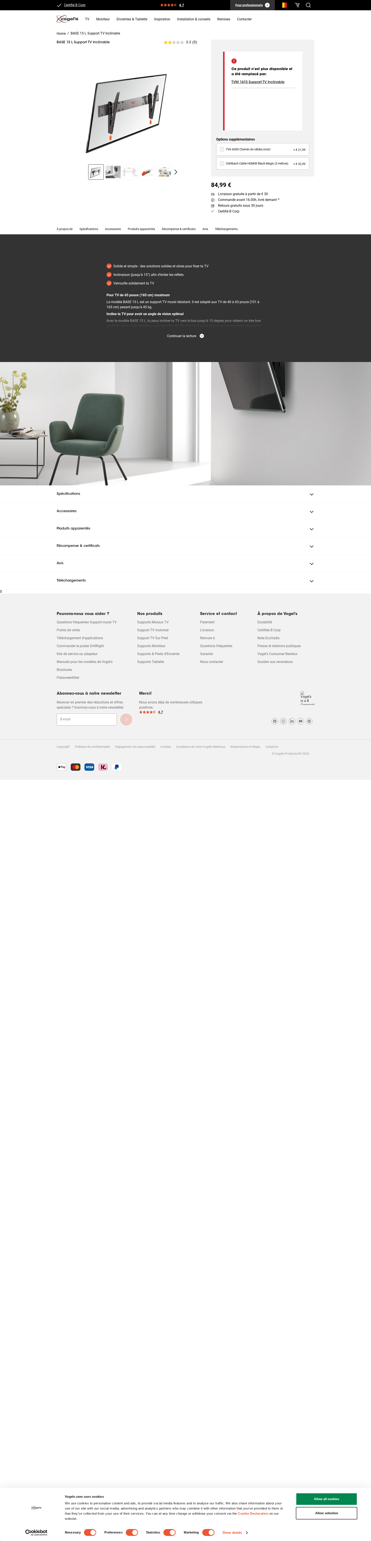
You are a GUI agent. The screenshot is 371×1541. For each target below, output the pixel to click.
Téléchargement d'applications (80, 638)
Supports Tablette (150, 662)
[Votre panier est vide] (297, 5)
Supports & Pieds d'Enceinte (158, 654)
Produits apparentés (141, 229)
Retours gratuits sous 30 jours (240, 205)
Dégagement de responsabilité (135, 746)
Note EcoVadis (268, 638)
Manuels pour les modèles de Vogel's (85, 662)
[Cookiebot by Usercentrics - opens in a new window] (36, 1532)
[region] (130, 108)
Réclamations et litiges (245, 746)
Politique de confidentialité (92, 746)
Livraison (207, 630)
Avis (205, 229)
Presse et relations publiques (279, 646)
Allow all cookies (326, 1499)
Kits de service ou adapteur (77, 654)
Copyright (63, 746)
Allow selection (326, 1513)
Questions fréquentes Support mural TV (87, 622)
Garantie (206, 654)
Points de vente (68, 630)
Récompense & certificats (179, 229)
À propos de (65, 229)
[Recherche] (283, 6)
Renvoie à (207, 638)
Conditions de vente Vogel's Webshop (200, 746)
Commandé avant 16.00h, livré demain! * (249, 200)
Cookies (165, 746)
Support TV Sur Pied (152, 638)
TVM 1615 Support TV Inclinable (257, 82)
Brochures (64, 670)
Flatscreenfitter (68, 678)
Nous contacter (211, 662)
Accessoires (113, 229)
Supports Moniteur (151, 646)
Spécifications (88, 229)
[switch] (132, 1532)
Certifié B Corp (74, 5)
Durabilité (264, 622)
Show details (232, 1532)
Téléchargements (226, 229)
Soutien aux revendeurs (275, 662)
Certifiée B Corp (269, 630)
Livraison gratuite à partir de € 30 (243, 194)
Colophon (271, 746)
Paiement (207, 622)
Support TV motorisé (153, 630)
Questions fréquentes (216, 646)
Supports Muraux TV (153, 622)
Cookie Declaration (253, 1513)
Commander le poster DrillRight (80, 646)
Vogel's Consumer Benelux (277, 654)
